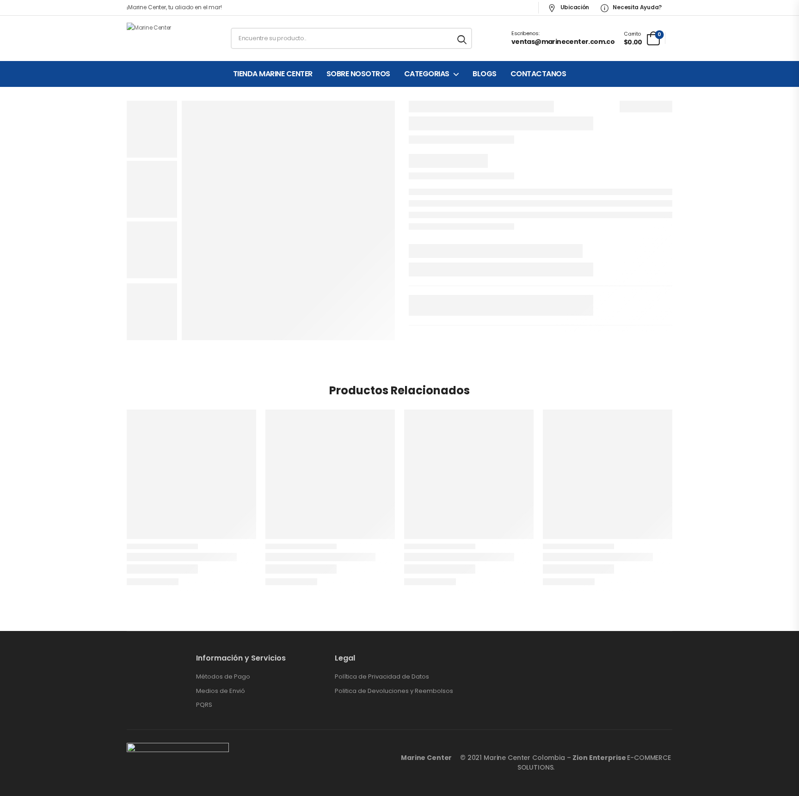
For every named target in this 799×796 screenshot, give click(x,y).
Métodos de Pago (223, 676)
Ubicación (574, 7)
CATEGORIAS (426, 74)
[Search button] (462, 38)
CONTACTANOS (538, 74)
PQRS (204, 705)
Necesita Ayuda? (637, 7)
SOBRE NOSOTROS (358, 74)
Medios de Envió (220, 691)
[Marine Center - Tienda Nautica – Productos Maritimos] (162, 38)
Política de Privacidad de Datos (382, 676)
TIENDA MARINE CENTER (273, 74)
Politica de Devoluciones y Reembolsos (394, 691)
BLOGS (485, 74)
